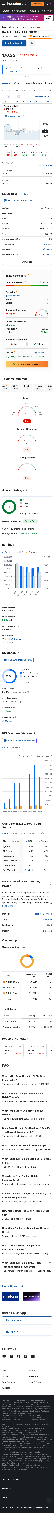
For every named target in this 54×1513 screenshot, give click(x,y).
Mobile (5, 1376)
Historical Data (40, 90)
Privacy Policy (8, 1488)
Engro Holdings (34, 1047)
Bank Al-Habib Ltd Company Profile (21, 884)
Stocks (6, 11)
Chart (17, 83)
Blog (4, 1371)
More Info (14, 71)
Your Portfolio (8, 1382)
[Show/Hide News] (18, 96)
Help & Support (36, 1382)
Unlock (30, 870)
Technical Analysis (15, 378)
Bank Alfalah (10, 1047)
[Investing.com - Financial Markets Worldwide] (16, 4)
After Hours (47, 11)
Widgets (6, 1388)
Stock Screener (19, 11)
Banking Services (43, 914)
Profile (16, 90)
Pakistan (47, 931)
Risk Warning (7, 1497)
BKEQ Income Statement (18, 733)
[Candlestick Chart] (5, 96)
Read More (7, 906)
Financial (47, 919)
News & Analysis (33, 83)
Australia (34, 11)
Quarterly (17, 747)
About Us (33, 1371)
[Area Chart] (8, 96)
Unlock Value (43, 166)
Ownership (26, 90)
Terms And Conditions (11, 1479)
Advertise (33, 1376)
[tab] (16, 388)
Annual (5, 747)
